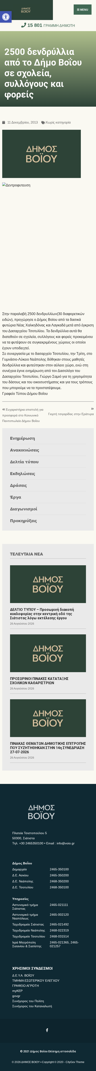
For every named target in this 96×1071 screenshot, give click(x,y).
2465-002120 (59, 914)
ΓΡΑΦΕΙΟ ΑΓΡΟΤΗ (25, 985)
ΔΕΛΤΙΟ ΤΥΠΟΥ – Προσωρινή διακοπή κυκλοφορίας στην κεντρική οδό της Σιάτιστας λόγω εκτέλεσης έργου (42, 613)
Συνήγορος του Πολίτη (28, 1001)
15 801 (50, 25)
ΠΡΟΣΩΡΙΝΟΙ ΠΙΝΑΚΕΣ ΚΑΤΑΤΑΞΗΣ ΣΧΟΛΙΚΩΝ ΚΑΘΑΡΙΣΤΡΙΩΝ (39, 681)
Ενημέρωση (22, 438)
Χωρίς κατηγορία (58, 122)
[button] (6, 17)
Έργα (15, 497)
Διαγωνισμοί (23, 509)
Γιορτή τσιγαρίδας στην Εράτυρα (71, 414)
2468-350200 (59, 881)
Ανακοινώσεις (24, 450)
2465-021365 (59, 942)
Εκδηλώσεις (22, 473)
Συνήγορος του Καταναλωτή (32, 1006)
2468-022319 (59, 930)
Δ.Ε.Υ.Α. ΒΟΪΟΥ (23, 975)
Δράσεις (18, 485)
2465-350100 (59, 869)
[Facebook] (47, 1030)
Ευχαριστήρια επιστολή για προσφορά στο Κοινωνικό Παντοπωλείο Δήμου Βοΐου (22, 415)
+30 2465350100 (31, 843)
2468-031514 (59, 936)
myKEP (17, 991)
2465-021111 (59, 905)
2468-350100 (59, 887)
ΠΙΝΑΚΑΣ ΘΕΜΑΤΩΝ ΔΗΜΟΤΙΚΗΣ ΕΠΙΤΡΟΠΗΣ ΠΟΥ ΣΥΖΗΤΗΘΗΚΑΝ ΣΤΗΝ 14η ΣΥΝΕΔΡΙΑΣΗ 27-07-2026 (48, 747)
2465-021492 (59, 924)
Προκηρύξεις (23, 520)
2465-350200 (59, 875)
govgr (16, 996)
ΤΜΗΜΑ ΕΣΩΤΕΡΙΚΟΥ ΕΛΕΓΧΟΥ (35, 980)
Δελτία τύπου (24, 461)
